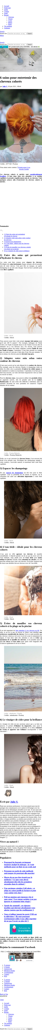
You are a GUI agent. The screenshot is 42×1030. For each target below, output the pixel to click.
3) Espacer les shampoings (12, 241)
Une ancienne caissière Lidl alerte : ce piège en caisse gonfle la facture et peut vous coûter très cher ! (20, 890)
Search (30, 33)
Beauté (6, 15)
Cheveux (11, 17)
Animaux (7, 28)
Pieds (10, 24)
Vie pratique (8, 26)
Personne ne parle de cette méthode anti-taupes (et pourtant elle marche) (19, 872)
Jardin (6, 10)
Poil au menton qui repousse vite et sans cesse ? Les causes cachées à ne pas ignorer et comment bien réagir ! (20, 899)
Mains (10, 22)
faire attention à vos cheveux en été (27, 630)
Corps (10, 21)
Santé (6, 13)
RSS (5, 976)
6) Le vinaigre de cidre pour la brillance (16, 251)
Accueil (6, 6)
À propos (7, 965)
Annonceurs (8, 969)
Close (2, 1000)
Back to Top (4, 994)
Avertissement (8, 972)
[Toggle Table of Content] (1, 231)
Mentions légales (9, 971)
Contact (6, 974)
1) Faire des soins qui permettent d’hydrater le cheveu (14, 235)
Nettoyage (7, 8)
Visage (10, 19)
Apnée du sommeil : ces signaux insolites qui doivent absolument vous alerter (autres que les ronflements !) (19, 907)
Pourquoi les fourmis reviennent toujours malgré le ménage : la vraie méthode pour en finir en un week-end (20, 864)
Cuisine (6, 11)
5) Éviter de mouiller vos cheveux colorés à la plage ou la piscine (17, 248)
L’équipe (7, 967)
